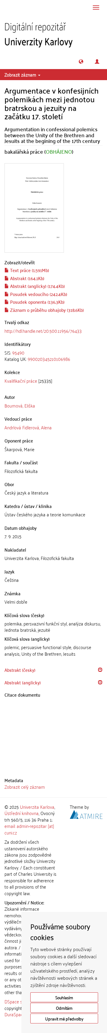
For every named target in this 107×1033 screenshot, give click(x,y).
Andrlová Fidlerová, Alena (28, 427)
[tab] (53, 356)
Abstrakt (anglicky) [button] (22, 682)
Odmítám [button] (64, 1007)
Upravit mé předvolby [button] (64, 1018)
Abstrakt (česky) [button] (19, 670)
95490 (18, 352)
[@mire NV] (86, 813)
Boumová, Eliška (19, 405)
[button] (80, 61)
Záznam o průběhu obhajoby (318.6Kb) (46, 310)
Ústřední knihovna (21, 813)
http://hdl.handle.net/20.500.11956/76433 (43, 330)
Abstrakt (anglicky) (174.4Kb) (37, 286)
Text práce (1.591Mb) (29, 270)
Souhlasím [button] (64, 997)
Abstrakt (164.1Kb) (26, 278)
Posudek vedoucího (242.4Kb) (38, 294)
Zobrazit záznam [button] (20, 74)
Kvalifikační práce (20, 380)
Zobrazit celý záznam (24, 786)
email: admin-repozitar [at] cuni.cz (29, 829)
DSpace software (20, 1001)
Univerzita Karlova (37, 806)
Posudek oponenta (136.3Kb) (36, 301)
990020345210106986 (49, 359)
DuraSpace (14, 1014)
